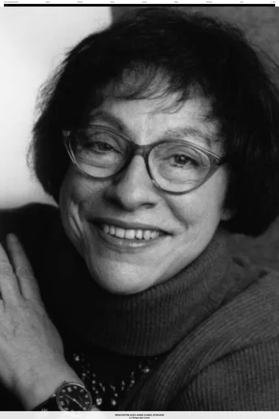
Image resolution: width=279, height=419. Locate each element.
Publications (209, 2)
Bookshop (80, 2)
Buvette (113, 2)
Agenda (48, 2)
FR (272, 2)
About (241, 2)
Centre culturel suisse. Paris (11, 2)
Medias (176, 2)
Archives (144, 2)
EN (274, 2)
